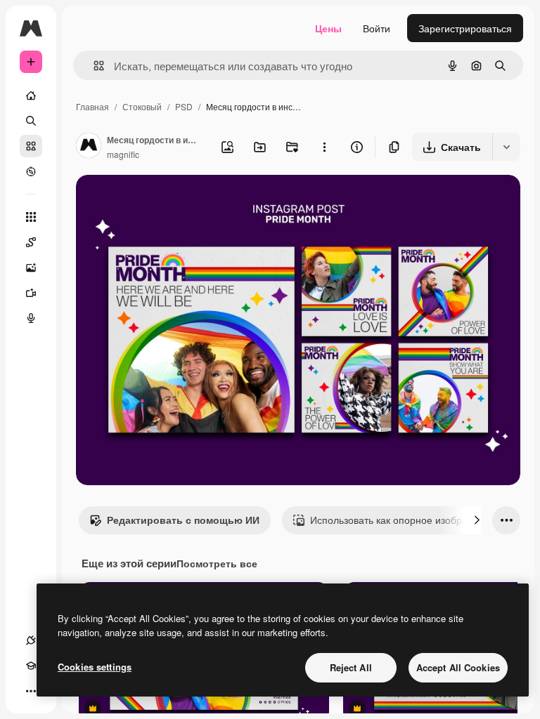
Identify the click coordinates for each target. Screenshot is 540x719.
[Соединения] (31, 640)
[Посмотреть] (31, 171)
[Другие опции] (324, 147)
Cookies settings (94, 666)
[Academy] (31, 665)
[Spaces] (31, 242)
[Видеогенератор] (31, 293)
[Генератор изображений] (31, 267)
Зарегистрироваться (465, 28)
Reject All (351, 667)
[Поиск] (31, 121)
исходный (170, 201)
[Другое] (31, 691)
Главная (92, 106)
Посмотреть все (216, 563)
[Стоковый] (31, 146)
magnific (123, 154)
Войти (376, 28)
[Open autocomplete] (93, 65)
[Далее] (476, 520)
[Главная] (31, 95)
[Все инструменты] (31, 217)
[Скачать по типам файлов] (506, 147)
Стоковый (142, 106)
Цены (328, 28)
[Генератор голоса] (31, 318)
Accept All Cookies (458, 667)
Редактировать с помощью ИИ (183, 520)
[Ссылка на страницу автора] (88, 147)
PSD (184, 106)
